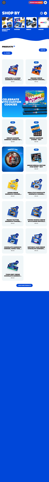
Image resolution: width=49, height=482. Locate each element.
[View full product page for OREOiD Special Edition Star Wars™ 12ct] (36, 157)
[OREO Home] (4, 2)
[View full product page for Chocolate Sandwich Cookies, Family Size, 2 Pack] (13, 239)
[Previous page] (41, 13)
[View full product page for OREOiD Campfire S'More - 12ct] (36, 130)
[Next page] (45, 13)
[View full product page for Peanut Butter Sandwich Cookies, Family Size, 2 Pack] (13, 212)
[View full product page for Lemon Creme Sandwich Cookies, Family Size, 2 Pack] (13, 184)
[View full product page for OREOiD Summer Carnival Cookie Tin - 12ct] (13, 130)
